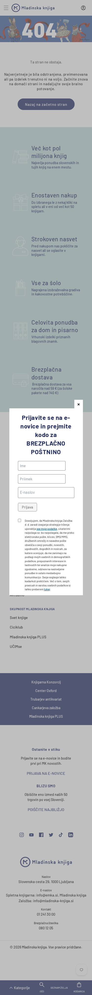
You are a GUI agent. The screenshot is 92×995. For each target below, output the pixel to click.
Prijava (27, 507)
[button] (78, 404)
